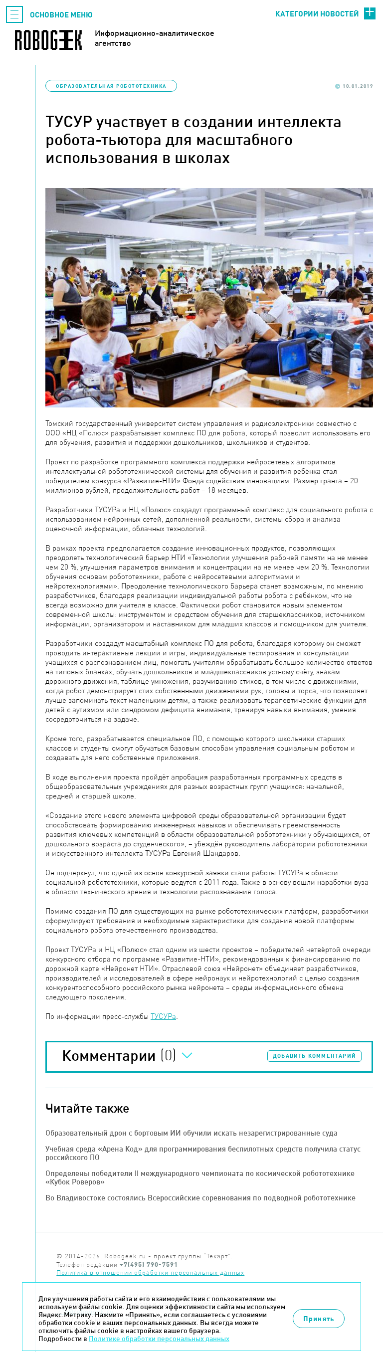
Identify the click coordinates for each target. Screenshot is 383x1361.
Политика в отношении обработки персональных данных (150, 1272)
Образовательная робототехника (111, 86)
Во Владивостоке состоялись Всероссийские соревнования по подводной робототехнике (200, 1197)
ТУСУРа (163, 1016)
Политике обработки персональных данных (159, 1339)
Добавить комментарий (314, 1056)
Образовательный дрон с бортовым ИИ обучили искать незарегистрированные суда (191, 1133)
